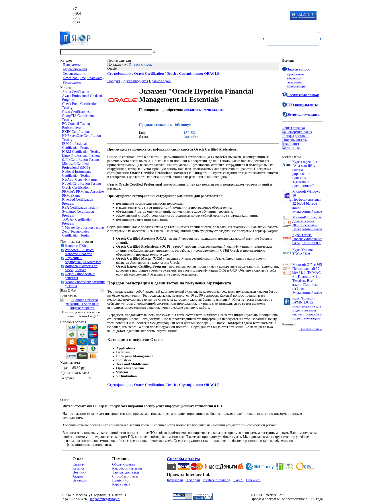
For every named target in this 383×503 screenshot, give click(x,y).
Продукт (113, 81)
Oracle (112, 68)
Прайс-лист (290, 144)
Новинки (79, 472)
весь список (143, 64)
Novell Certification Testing (81, 183)
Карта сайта (291, 148)
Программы (72, 65)
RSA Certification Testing (80, 207)
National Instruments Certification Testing (76, 173)
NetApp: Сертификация (80, 179)
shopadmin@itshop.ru (248, 16)
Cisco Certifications (76, 112)
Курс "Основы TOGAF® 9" (303, 252)
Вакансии (79, 480)
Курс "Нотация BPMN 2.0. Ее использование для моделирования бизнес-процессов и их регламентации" (307, 308)
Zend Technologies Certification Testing (76, 233)
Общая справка (293, 128)
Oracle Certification (76, 187)
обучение (294, 78)
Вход (319, 52)
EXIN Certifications (76, 131)
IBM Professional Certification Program (77, 145)
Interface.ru (175, 480)
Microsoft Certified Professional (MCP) (76, 165)
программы (296, 74)
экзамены (294, 82)
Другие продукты (134, 81)
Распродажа (72, 82)
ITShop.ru (193, 480)
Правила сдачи (160, 81)
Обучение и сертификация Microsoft (83, 260)
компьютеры (296, 86)
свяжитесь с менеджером (204, 110)
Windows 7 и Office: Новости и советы (79, 252)
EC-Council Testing (76, 123)
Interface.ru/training (216, 480)
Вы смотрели (164, 52)
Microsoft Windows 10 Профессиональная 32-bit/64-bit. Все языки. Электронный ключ (307, 201)
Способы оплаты (294, 140)
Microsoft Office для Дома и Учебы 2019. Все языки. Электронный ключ (307, 223)
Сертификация (74, 73)
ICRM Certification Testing (81, 151)
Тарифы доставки (295, 136)
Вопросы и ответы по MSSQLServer (81, 268)
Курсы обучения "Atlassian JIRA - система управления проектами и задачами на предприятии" (304, 174)
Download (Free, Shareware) (83, 78)
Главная (78, 464)
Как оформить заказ (297, 132)
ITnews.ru (253, 480)
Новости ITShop (77, 246)
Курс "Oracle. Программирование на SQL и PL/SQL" (307, 239)
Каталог (78, 468)
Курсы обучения (75, 69)
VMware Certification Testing (83, 227)
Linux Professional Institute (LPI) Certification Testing (81, 157)
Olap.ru (238, 480)
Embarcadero (71, 127)
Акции (77, 476)
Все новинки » (310, 329)
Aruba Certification (75, 92)
